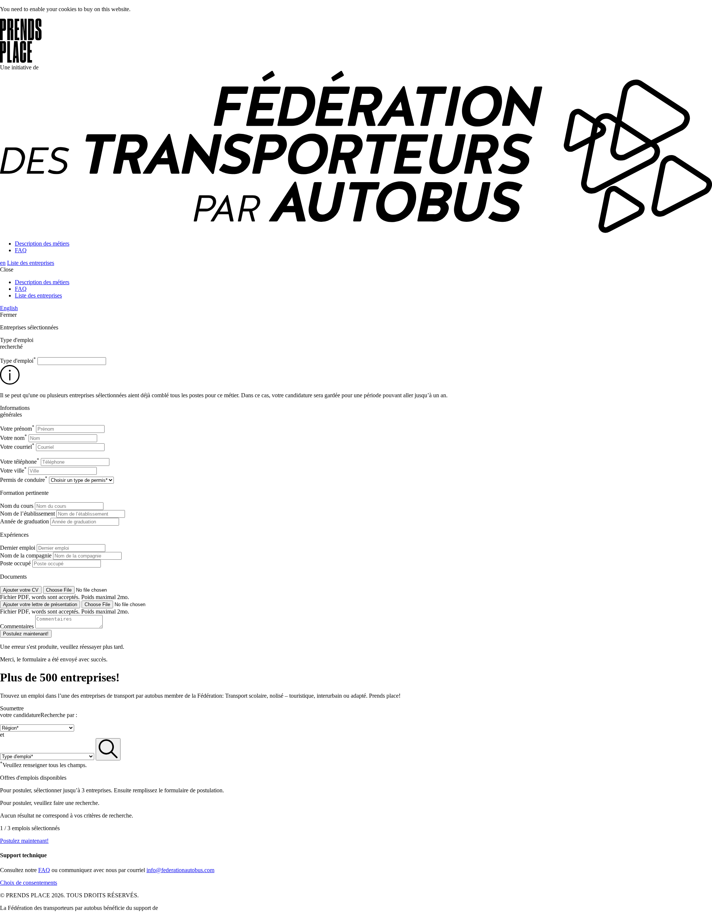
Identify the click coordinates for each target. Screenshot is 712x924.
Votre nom (13, 438)
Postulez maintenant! (24, 841)
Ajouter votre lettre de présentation (40, 604)
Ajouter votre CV (21, 590)
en (3, 263)
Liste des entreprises (30, 263)
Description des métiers (42, 243)
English (9, 308)
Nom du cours (16, 506)
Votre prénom (17, 428)
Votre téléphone (19, 461)
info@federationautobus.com (180, 870)
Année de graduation (24, 521)
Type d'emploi (18, 361)
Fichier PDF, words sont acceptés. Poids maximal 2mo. (64, 597)
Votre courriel (17, 447)
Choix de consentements (28, 882)
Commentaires (17, 626)
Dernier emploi (17, 548)
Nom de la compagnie (26, 555)
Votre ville (13, 470)
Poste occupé (15, 563)
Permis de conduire (23, 480)
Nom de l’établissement (27, 513)
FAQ (21, 250)
